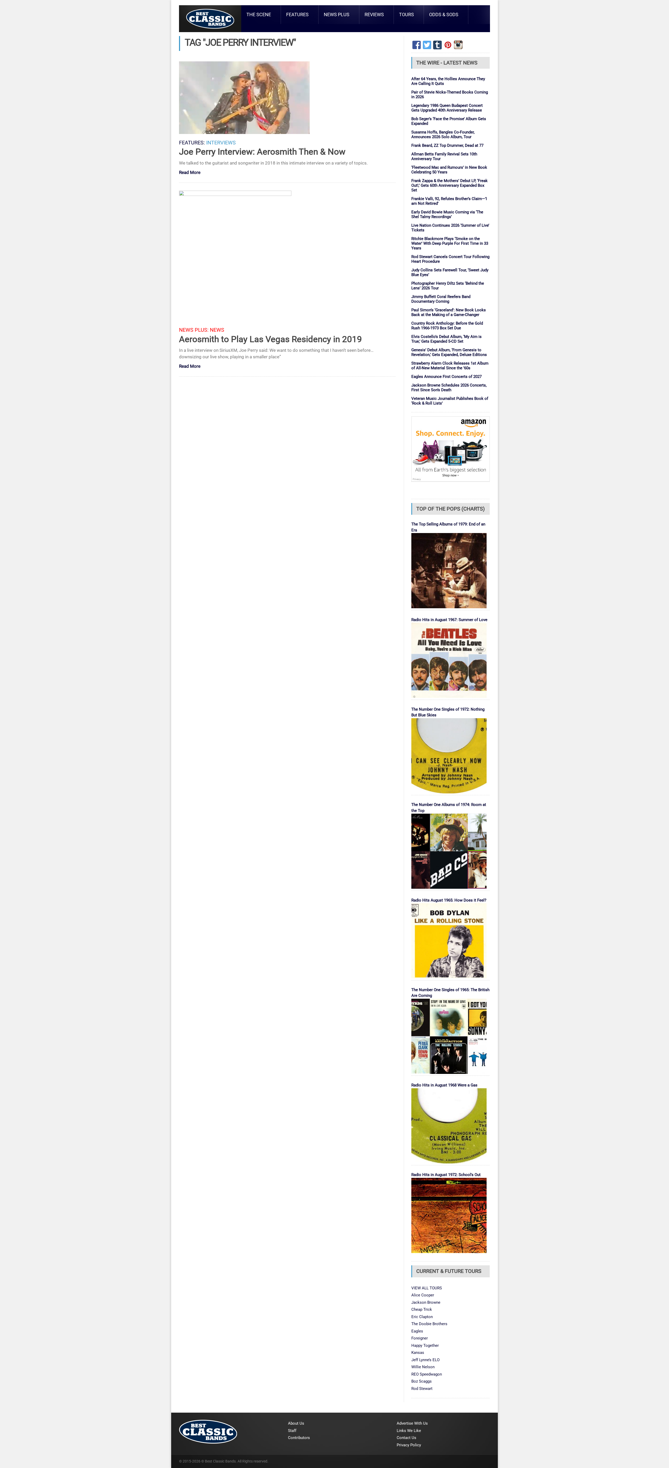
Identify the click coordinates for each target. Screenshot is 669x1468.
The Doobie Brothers (429, 1323)
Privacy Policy (409, 1445)
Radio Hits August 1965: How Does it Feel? (448, 900)
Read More (189, 173)
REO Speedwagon (426, 1374)
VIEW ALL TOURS (426, 1288)
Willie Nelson (423, 1367)
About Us (296, 1423)
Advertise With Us (412, 1423)
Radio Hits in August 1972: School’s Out (446, 1174)
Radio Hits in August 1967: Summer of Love (449, 619)
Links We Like (409, 1430)
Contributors (299, 1437)
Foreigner (419, 1338)
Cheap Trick (421, 1309)
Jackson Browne (425, 1302)
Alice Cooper (422, 1295)
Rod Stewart (421, 1388)
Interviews (221, 143)
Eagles (417, 1331)
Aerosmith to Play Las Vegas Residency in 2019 (270, 339)
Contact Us (406, 1437)
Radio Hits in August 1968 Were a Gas (444, 1085)
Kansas (417, 1352)
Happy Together (425, 1345)
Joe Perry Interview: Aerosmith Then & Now (262, 152)
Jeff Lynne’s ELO (425, 1360)
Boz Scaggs (421, 1381)
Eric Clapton (422, 1316)
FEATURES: (192, 143)
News (217, 330)
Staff (292, 1430)
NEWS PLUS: (194, 330)
